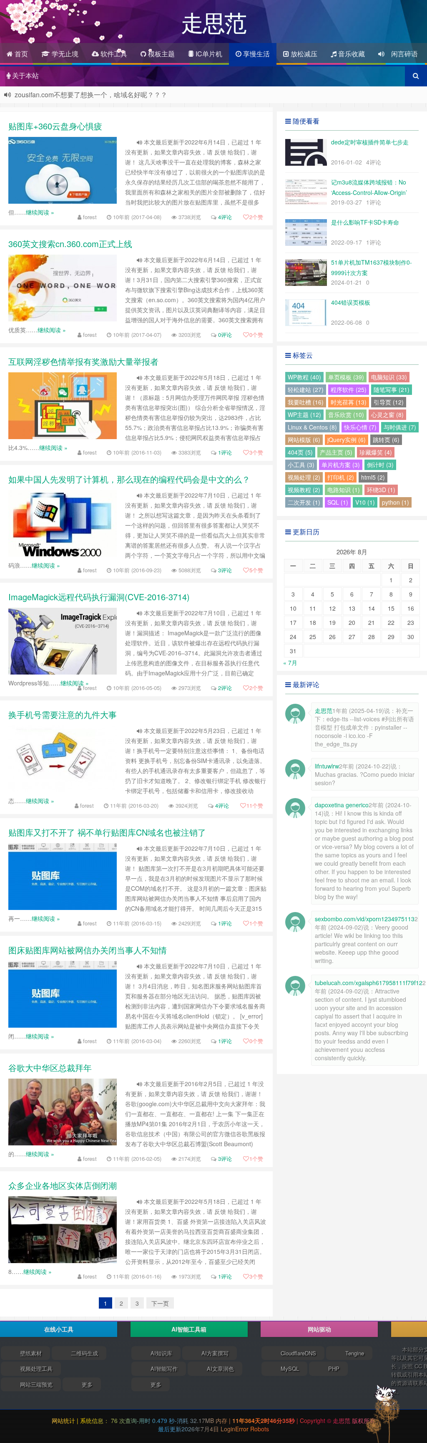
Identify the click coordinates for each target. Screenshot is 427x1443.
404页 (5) (300, 452)
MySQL (290, 1368)
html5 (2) (373, 477)
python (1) (395, 502)
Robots (259, 1429)
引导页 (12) (389, 402)
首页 (20, 53)
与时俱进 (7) (400, 427)
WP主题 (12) (304, 414)
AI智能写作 (164, 1368)
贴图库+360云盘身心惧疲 (55, 126)
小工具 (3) (301, 464)
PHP (333, 1368)
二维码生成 (84, 1353)
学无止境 (64, 53)
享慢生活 (255, 53)
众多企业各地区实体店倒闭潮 (62, 1185)
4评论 (225, 217)
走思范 (342, 1420)
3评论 (225, 570)
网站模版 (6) (304, 439)
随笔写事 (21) (391, 389)
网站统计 (63, 1420)
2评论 (225, 688)
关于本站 (24, 75)
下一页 (160, 1303)
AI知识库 (161, 1353)
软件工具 (113, 53)
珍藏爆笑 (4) (375, 452)
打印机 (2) (340, 477)
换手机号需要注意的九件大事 (62, 714)
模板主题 (160, 53)
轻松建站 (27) (306, 389)
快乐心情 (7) (360, 427)
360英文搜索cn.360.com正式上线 (70, 244)
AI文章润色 (220, 1368)
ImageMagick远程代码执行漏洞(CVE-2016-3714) (99, 597)
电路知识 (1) (343, 489)
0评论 (225, 335)
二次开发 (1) (304, 502)
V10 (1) (365, 502)
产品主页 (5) (336, 452)
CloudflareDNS (298, 1353)
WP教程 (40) (304, 377)
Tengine (354, 1353)
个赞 (256, 217)
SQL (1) (337, 502)
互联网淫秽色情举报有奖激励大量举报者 (83, 361)
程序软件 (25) (349, 389)
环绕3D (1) (381, 489)
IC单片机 (208, 53)
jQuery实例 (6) (346, 439)
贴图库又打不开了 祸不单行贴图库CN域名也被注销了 (107, 832)
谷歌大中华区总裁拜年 (50, 1067)
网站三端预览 (36, 1384)
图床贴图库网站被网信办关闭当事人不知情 (87, 950)
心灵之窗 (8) (387, 414)
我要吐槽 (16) (306, 402)
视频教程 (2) (304, 489)
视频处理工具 (36, 1368)
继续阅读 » (40, 212)
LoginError (235, 1429)
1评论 (225, 452)
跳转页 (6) (386, 439)
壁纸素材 (31, 1353)
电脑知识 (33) (389, 377)
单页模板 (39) (346, 377)
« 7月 (290, 662)
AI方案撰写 (215, 1353)
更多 (87, 1384)
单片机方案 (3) (341, 464)
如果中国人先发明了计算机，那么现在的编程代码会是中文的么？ (129, 479)
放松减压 (303, 53)
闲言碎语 (401, 53)
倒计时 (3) (380, 464)
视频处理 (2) (304, 477)
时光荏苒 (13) (349, 402)
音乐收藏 (351, 53)
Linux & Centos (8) (312, 427)
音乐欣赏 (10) (346, 414)
